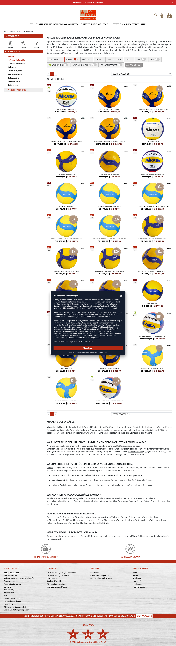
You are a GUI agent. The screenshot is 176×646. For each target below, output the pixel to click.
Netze (86, 24)
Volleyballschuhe (41, 24)
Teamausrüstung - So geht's (58, 575)
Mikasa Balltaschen (139, 536)
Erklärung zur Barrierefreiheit (15, 607)
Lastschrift (137, 581)
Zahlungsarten (9, 581)
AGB (5, 595)
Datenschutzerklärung (12, 601)
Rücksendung (9, 590)
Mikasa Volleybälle (17, 60)
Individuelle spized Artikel (57, 587)
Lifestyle (116, 24)
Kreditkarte (137, 584)
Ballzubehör (12, 78)
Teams (135, 24)
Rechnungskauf (139, 587)
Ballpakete (12, 67)
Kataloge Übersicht (54, 581)
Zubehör (96, 24)
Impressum (8, 604)
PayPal (135, 575)
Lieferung (7, 587)
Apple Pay (137, 578)
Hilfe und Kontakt (10, 575)
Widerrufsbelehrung (12, 598)
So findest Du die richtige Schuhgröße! (19, 578)
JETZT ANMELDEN (144, 616)
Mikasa (50, 467)
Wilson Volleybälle (17, 63)
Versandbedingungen (12, 584)
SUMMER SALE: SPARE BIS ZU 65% (88, 2)
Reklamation (9, 593)
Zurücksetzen (133, 65)
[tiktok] (103, 634)
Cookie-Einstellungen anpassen (16, 610)
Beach (106, 24)
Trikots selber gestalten (56, 584)
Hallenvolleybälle (15, 71)
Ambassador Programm (99, 575)
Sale (143, 24)
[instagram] (88, 634)
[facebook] (73, 634)
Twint (135, 572)
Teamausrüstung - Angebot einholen (61, 572)
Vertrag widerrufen (11, 572)
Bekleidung (60, 24)
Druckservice (52, 578)
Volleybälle (75, 24)
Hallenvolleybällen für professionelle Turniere (71, 501)
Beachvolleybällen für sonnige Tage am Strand (122, 501)
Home (6, 31)
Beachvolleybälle (15, 74)
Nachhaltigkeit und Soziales (101, 578)
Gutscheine (94, 572)
